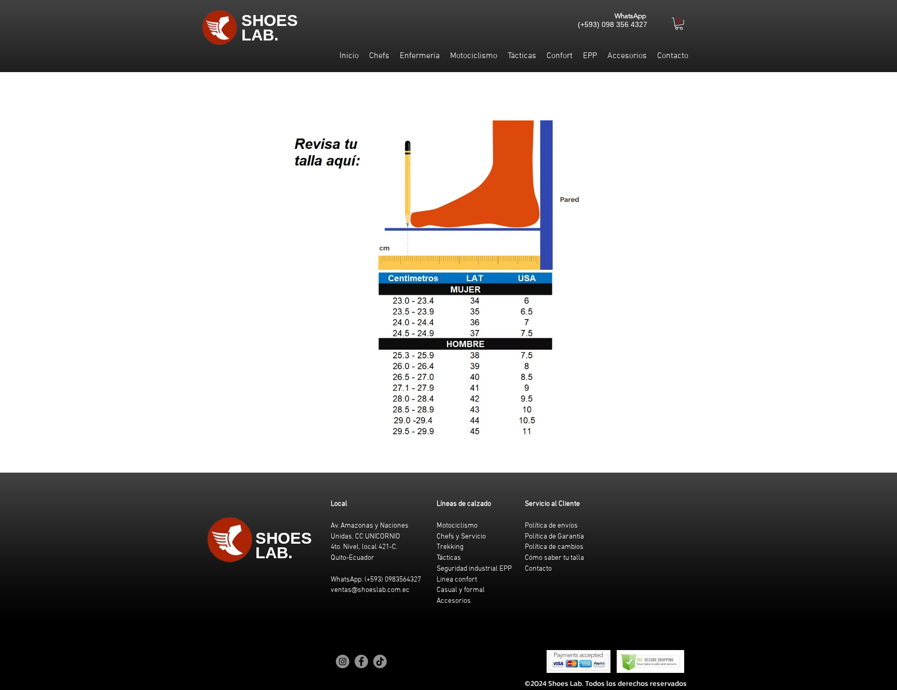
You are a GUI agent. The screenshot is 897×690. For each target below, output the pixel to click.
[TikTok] (380, 661)
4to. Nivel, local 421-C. (364, 547)
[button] (679, 24)
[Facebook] (361, 661)
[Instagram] (342, 661)
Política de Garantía (554, 536)
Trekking (450, 547)
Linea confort (457, 579)
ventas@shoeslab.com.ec (370, 590)
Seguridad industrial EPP (474, 568)
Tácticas (449, 558)
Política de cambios (554, 547)
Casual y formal (461, 590)
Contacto (538, 568)
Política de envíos (551, 525)
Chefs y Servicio (461, 536)
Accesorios (454, 601)
